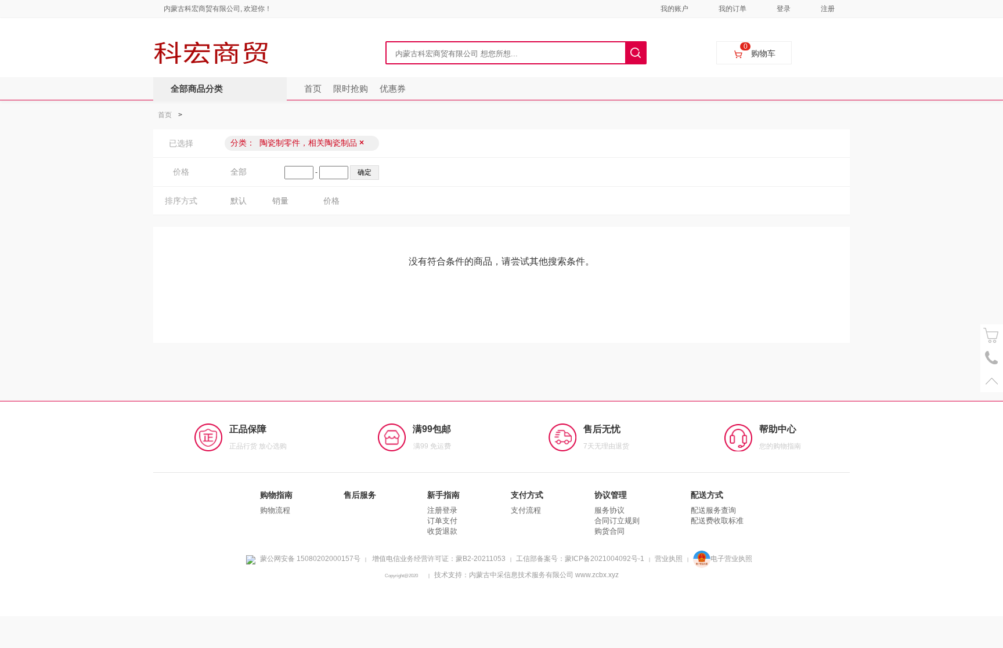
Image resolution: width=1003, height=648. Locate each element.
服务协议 (609, 510)
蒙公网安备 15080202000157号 (310, 559)
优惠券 (393, 88)
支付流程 (526, 510)
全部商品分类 (197, 88)
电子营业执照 (731, 559)
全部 (238, 171)
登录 (784, 9)
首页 (313, 88)
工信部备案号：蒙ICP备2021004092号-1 (580, 559)
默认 (238, 200)
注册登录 (442, 510)
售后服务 (360, 494)
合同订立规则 (617, 520)
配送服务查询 (713, 510)
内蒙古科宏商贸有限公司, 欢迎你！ (218, 9)
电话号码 (991, 358)
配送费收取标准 (717, 520)
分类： (297, 142)
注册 (828, 9)
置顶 (991, 381)
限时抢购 (350, 88)
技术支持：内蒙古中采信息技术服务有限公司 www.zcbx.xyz (526, 575)
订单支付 (442, 520)
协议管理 (610, 494)
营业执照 (669, 559)
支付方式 (527, 494)
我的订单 (732, 9)
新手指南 (443, 494)
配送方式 (707, 494)
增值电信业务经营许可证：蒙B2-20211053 (439, 559)
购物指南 (276, 494)
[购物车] (991, 335)
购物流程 (275, 510)
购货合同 (609, 531)
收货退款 (442, 531)
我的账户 (674, 9)
